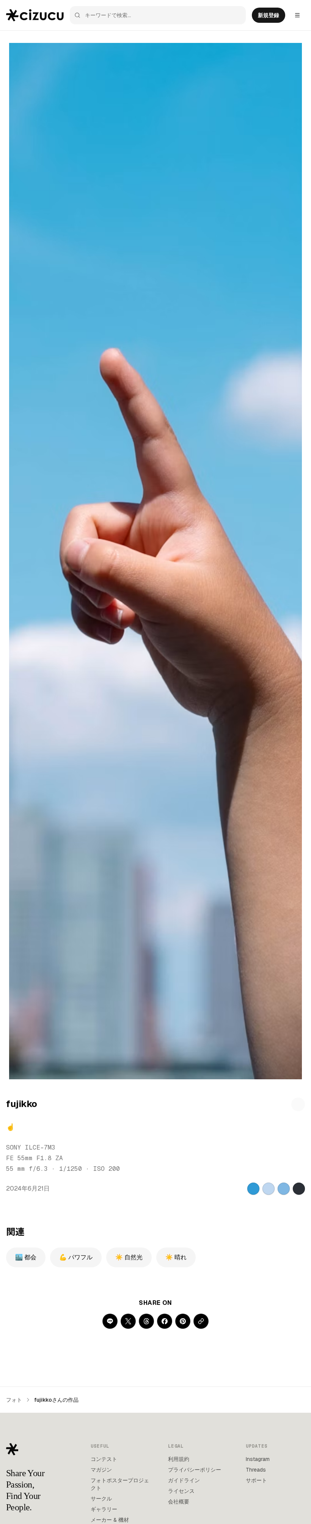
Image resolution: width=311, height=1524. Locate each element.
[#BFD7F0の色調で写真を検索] (268, 1189)
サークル (101, 1498)
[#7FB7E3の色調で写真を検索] (284, 1189)
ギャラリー (104, 1509)
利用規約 (178, 1459)
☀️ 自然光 (129, 1257)
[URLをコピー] (201, 1321)
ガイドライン (184, 1480)
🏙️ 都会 (25, 1257)
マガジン (101, 1469)
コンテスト (104, 1459)
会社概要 (178, 1501)
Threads (256, 1469)
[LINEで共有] (110, 1321)
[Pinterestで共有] (182, 1321)
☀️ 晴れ (176, 1257)
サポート (256, 1480)
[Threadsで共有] (146, 1321)
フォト (14, 1399)
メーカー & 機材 (110, 1519)
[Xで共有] (128, 1321)
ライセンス (181, 1491)
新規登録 (268, 15)
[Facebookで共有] (164, 1321)
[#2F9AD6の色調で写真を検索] (253, 1189)
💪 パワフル (76, 1257)
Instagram (258, 1459)
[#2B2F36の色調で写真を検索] (299, 1189)
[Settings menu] (297, 15)
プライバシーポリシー (194, 1469)
